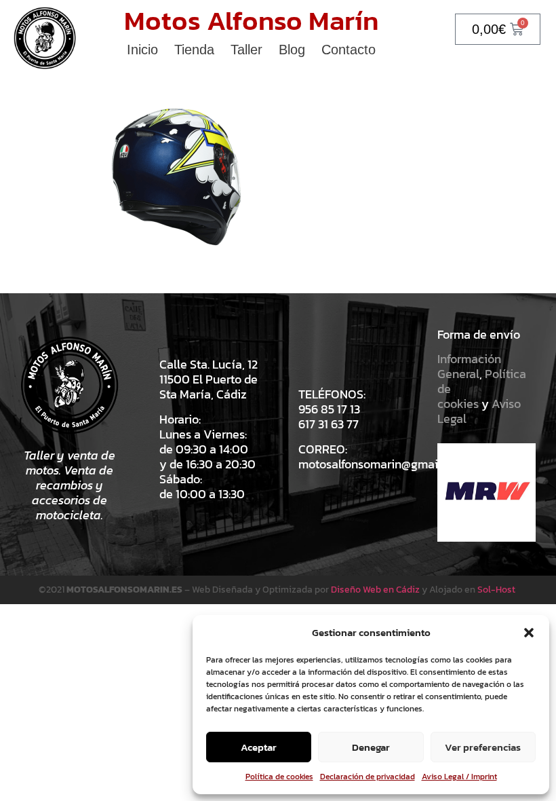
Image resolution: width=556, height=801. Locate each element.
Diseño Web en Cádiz (375, 589)
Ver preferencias (483, 747)
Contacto (348, 49)
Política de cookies (279, 776)
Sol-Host (497, 589)
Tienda (194, 49)
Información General (469, 366)
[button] (529, 632)
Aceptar (259, 747)
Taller (246, 49)
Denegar (371, 747)
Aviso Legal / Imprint (459, 776)
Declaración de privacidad (367, 776)
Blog (292, 49)
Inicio (142, 49)
